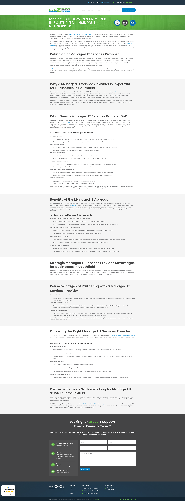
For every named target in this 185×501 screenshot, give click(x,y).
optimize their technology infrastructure (123, 335)
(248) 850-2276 (60, 454)
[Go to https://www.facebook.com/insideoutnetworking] (131, 499)
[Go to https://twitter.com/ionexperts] (135, 499)
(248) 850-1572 (79, 432)
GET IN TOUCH (85, 469)
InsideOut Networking (56, 69)
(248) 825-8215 (60, 456)
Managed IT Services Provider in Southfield (81, 34)
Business (72, 490)
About (71, 493)
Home (71, 488)
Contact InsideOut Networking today (93, 404)
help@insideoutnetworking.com (64, 466)
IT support (73, 205)
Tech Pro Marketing (94, 499)
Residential (72, 491)
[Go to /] (60, 10)
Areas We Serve (125, 499)
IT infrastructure (119, 92)
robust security (67, 122)
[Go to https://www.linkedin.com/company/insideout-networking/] (133, 499)
